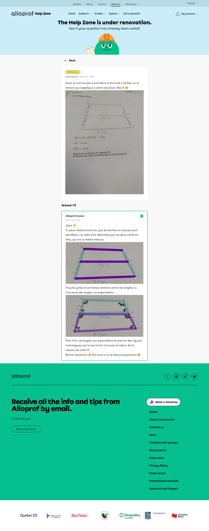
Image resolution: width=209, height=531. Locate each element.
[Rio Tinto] (79, 516)
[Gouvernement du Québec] (28, 515)
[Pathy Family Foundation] (54, 515)
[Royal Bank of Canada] (155, 515)
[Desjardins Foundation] (130, 515)
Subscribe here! (26, 429)
